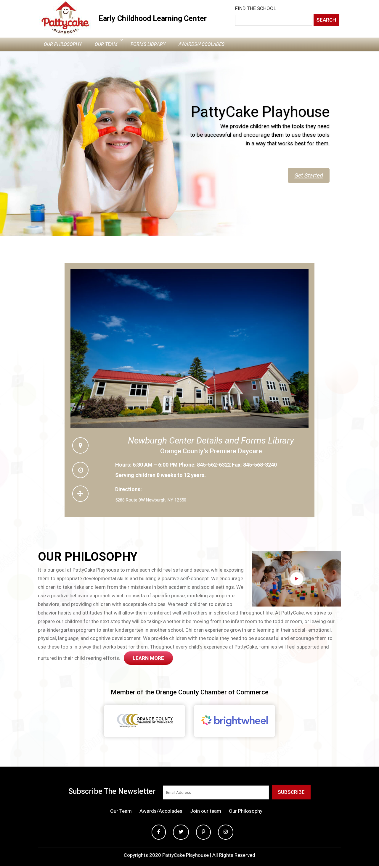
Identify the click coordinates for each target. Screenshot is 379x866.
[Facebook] (159, 832)
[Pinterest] (203, 832)
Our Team (106, 44)
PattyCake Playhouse (260, 121)
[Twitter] (181, 832)
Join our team (205, 811)
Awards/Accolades (201, 44)
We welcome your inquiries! (288, 185)
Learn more (148, 658)
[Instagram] (225, 832)
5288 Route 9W (130, 500)
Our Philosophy (63, 44)
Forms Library (148, 44)
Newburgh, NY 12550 (166, 500)
